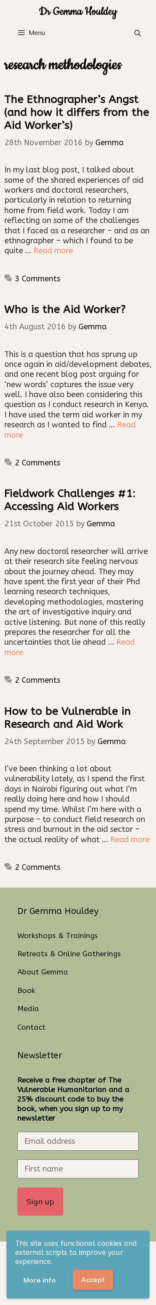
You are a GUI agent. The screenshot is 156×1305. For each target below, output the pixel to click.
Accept (93, 1279)
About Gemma (42, 972)
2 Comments (37, 463)
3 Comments (37, 278)
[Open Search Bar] (137, 33)
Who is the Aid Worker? (65, 309)
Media (28, 1008)
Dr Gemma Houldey (78, 12)
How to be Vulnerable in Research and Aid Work (67, 718)
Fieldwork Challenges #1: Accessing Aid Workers (70, 500)
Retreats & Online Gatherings (69, 953)
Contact (31, 1027)
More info (39, 1280)
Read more (53, 250)
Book (26, 990)
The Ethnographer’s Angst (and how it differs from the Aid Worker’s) (76, 112)
